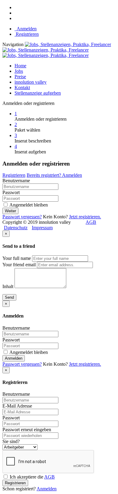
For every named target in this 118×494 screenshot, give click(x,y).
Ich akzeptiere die (31, 476)
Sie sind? (11, 441)
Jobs (19, 71)
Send (9, 297)
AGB (91, 222)
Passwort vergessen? (22, 216)
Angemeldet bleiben (28, 204)
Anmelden (26, 28)
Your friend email (19, 264)
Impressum (42, 227)
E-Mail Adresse (17, 405)
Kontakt (22, 87)
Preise (20, 76)
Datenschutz (16, 227)
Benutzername (16, 180)
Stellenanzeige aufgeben (38, 93)
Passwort (11, 192)
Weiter (10, 211)
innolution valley (31, 82)
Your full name (16, 258)
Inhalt (7, 286)
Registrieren (27, 34)
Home (20, 65)
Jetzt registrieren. (85, 216)
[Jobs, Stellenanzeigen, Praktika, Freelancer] (56, 50)
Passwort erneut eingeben (26, 429)
